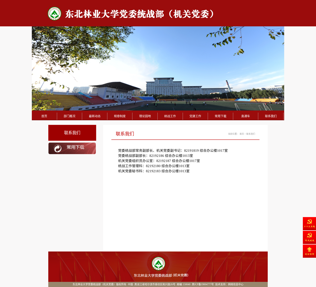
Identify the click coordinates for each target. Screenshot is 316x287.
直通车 (245, 116)
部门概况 (69, 116)
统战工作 (170, 116)
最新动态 (95, 116)
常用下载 (220, 116)
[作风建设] (309, 237)
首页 (44, 116)
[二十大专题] (309, 223)
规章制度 (120, 116)
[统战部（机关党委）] (127, 20)
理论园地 (145, 116)
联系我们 (271, 116)
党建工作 (195, 116)
